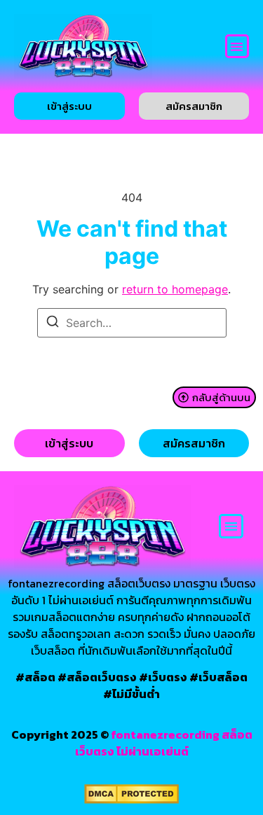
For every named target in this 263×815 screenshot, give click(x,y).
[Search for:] (132, 322)
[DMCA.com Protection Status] (131, 800)
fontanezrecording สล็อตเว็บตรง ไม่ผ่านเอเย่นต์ (163, 743)
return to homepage (175, 289)
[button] (237, 46)
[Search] (52, 323)
